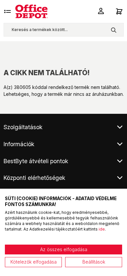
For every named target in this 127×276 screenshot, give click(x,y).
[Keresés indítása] (113, 30)
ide (102, 229)
